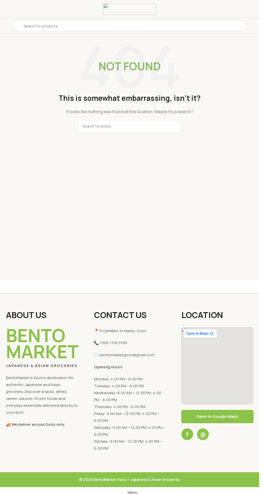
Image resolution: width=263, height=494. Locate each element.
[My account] (253, 26)
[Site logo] (129, 8)
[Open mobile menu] (6, 26)
